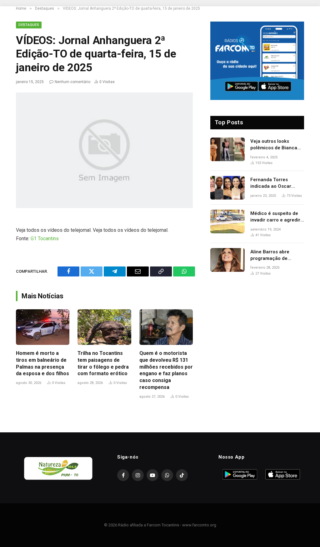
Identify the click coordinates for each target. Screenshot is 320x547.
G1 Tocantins (45, 238)
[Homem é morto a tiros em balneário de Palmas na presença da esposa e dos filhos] (42, 327)
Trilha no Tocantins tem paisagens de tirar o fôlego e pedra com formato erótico (103, 363)
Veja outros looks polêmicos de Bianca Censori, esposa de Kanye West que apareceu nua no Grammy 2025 (273, 145)
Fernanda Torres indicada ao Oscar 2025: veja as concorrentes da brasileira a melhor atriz (277, 183)
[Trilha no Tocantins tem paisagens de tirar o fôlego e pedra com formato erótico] (104, 327)
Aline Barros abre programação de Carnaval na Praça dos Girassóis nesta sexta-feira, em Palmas (275, 255)
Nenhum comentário (72, 82)
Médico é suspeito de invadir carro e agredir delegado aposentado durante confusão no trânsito (275, 217)
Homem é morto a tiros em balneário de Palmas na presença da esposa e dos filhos (42, 363)
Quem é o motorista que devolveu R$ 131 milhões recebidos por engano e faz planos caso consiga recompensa (166, 370)
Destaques (28, 25)
